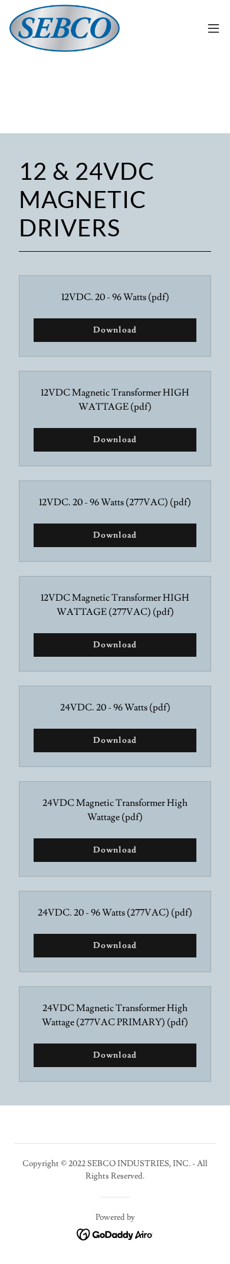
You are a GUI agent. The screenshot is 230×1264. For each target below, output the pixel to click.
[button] (213, 28)
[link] (64, 28)
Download (114, 330)
